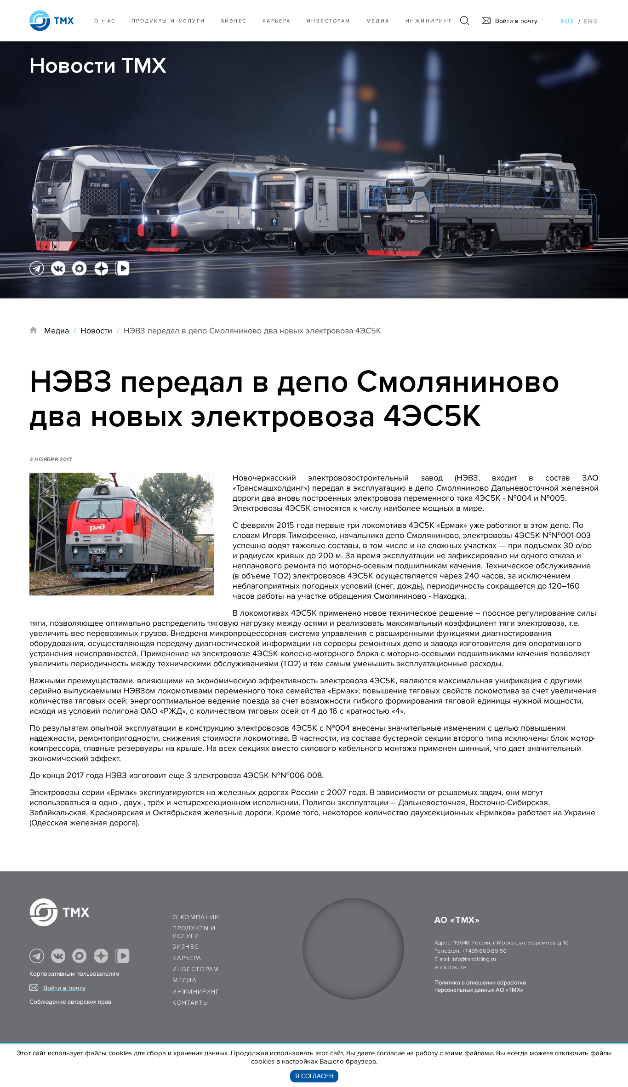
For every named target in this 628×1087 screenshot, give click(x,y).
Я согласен (314, 1076)
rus (567, 21)
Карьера (277, 21)
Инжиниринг (429, 21)
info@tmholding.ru (473, 959)
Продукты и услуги (168, 21)
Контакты (190, 1003)
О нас (105, 21)
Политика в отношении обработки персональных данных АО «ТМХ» (480, 986)
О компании (196, 917)
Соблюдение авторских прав (70, 1002)
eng (591, 21)
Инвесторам (329, 21)
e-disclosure (450, 967)
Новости (96, 331)
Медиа (378, 21)
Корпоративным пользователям (74, 974)
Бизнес (185, 946)
